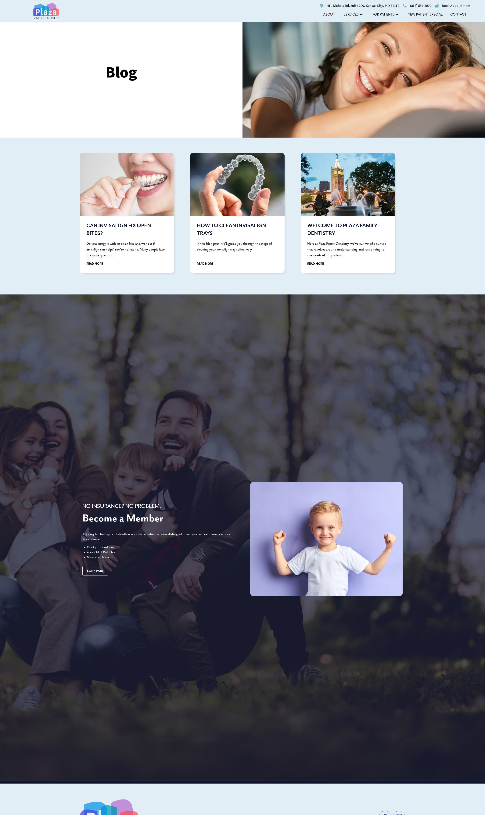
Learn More (95, 571)
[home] (46, 11)
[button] (353, 14)
